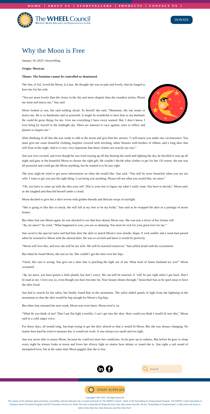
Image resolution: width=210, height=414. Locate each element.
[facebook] (109, 369)
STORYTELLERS (94, 5)
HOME (34, 5)
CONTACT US (163, 5)
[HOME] (54, 20)
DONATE (181, 20)
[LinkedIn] (100, 369)
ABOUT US (59, 5)
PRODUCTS (131, 5)
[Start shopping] (183, 6)
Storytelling (52, 60)
